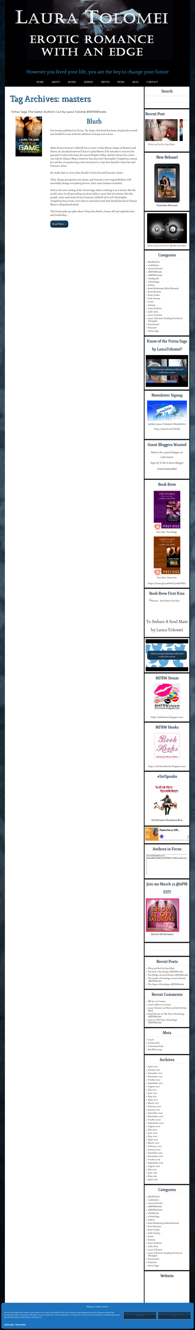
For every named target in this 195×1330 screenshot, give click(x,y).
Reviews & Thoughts (97, 88)
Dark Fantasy (154, 298)
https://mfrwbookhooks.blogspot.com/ (167, 766)
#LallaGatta (153, 265)
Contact (152, 82)
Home (40, 82)
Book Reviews (154, 292)
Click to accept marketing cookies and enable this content (167, 371)
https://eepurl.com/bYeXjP (167, 429)
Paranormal (153, 324)
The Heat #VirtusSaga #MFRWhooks (165, 971)
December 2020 (155, 1113)
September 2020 (156, 1123)
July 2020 (152, 1129)
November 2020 (155, 1116)
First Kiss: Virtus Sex (167, 577)
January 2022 (154, 1070)
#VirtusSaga (153, 282)
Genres (88, 82)
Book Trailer (154, 295)
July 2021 (152, 1090)
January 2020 (154, 1149)
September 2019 (155, 1163)
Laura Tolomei (155, 315)
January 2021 (154, 1109)
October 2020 (154, 1119)
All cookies (140, 1315)
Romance (152, 327)
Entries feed (153, 1043)
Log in (151, 1039)
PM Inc (151, 1001)
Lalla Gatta (153, 311)
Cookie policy (9, 1325)
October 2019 (154, 1159)
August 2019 (154, 1166)
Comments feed (155, 1046)
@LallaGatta (154, 262)
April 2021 (152, 1099)
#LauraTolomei (155, 268)
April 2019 (152, 1179)
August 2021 (154, 1086)
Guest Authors (155, 308)
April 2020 (153, 1139)
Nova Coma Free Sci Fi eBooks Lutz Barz (167, 245)
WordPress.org (155, 1049)
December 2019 (155, 1153)
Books (72, 82)
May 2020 (152, 1136)
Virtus (105, 82)
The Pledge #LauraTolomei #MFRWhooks (168, 975)
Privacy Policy (20, 1325)
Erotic (151, 301)
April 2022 (153, 1066)
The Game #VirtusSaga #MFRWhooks (166, 984)
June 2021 (152, 1093)
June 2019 (152, 1173)
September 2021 (155, 1083)
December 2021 (155, 1073)
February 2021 (154, 1106)
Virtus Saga (153, 331)
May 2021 (152, 1096)
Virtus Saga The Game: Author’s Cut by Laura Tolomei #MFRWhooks (58, 112)
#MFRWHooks (155, 272)
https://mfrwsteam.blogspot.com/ (167, 717)
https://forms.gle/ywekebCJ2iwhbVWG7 (167, 583)
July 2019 (152, 1169)
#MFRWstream (155, 275)
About (56, 82)
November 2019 (155, 1156)
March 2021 (153, 1103)
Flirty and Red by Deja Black (161, 144)
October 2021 (154, 1080)
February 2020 (155, 1146)
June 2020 (153, 1133)
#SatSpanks (153, 278)
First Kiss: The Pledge (167, 532)
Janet (150, 1020)
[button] (187, 120)
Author (151, 285)
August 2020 (154, 1126)
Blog (135, 82)
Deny (174, 1315)
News (121, 82)
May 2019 (152, 1176)
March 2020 (153, 1143)
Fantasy (151, 305)
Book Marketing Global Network (163, 288)
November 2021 (155, 1076)
